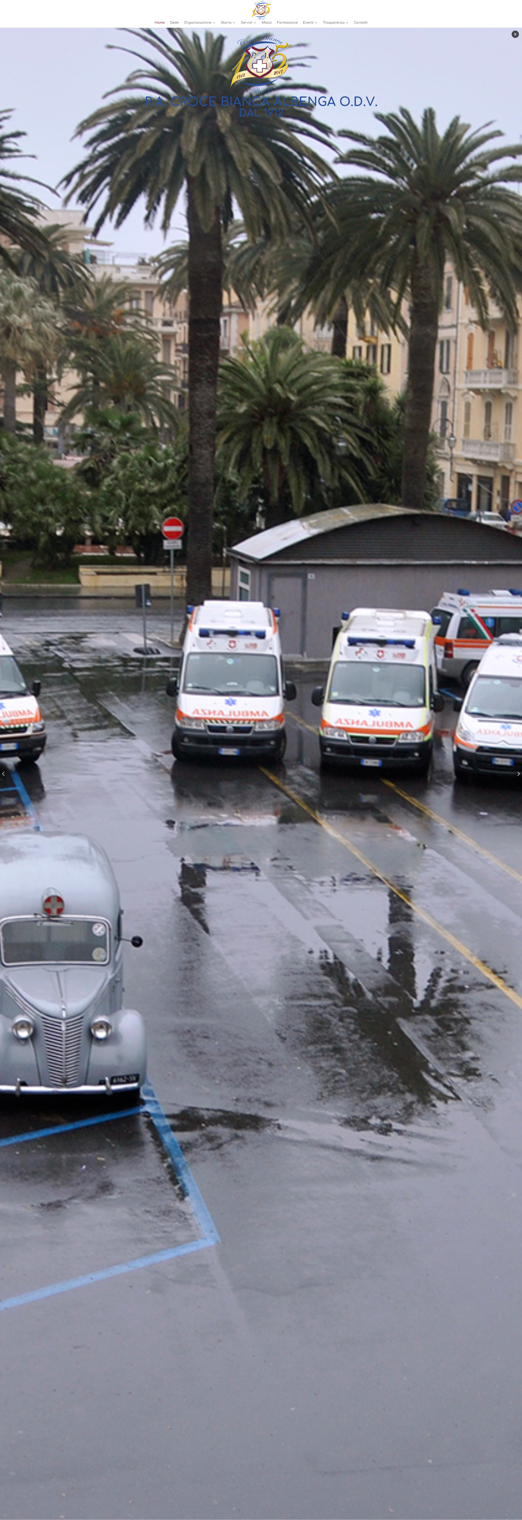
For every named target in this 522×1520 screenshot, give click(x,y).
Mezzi (267, 22)
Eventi (308, 22)
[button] (515, 34)
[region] (261, 774)
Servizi (246, 22)
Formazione (287, 22)
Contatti (361, 22)
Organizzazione (197, 22)
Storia (226, 22)
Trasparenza (334, 22)
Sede (174, 22)
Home (160, 22)
